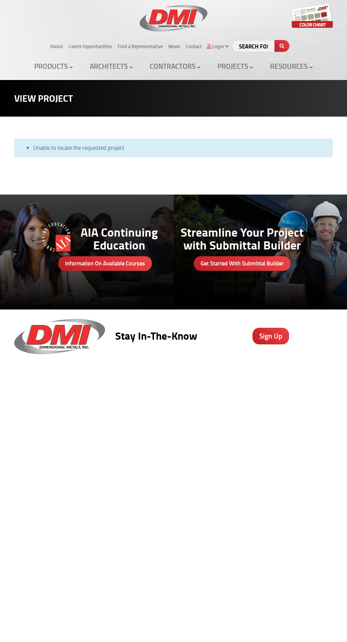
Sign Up (270, 336)
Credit (201, 428)
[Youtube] (235, 583)
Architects (109, 66)
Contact (194, 46)
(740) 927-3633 (32, 410)
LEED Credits (160, 481)
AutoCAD (303, 401)
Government (258, 410)
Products (51, 66)
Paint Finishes (309, 428)
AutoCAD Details (163, 446)
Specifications (161, 419)
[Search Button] (281, 46)
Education (255, 419)
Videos (251, 392)
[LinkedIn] (217, 583)
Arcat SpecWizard (165, 410)
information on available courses (105, 263)
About (56, 46)
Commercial (257, 428)
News (174, 46)
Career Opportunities (90, 46)
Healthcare (256, 401)
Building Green (162, 472)
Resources (289, 66)
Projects (234, 66)
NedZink (106, 490)
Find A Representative (256, 624)
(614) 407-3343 (32, 447)
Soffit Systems (112, 437)
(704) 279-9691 (32, 496)
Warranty (304, 472)
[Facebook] (181, 583)
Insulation (107, 463)
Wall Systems (112, 401)
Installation (306, 455)
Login (330, 624)
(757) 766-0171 (32, 546)
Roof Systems (112, 392)
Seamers (205, 455)
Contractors (173, 66)
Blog (299, 392)
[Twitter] (199, 583)
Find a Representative (140, 46)
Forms (301, 437)
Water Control (112, 428)
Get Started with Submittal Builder (242, 263)
